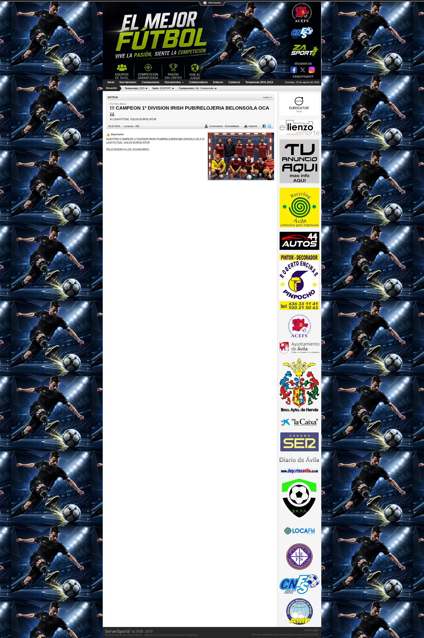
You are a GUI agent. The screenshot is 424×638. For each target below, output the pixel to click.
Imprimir (253, 126)
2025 (135, 88)
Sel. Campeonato (196, 88)
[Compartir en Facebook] (264, 126)
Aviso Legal (311, 630)
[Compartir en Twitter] (269, 126)
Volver (266, 97)
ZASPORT (161, 88)
